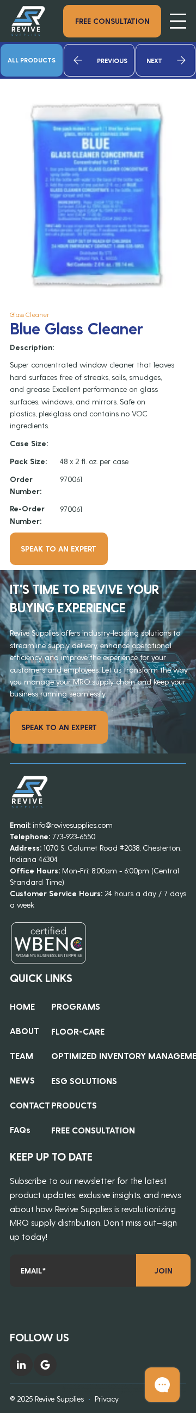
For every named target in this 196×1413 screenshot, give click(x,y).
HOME (22, 1006)
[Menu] (178, 21)
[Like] (21, 1364)
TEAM (21, 1055)
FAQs (20, 1129)
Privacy (107, 1398)
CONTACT (30, 1105)
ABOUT (24, 1030)
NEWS (22, 1080)
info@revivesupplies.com (73, 824)
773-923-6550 (73, 836)
